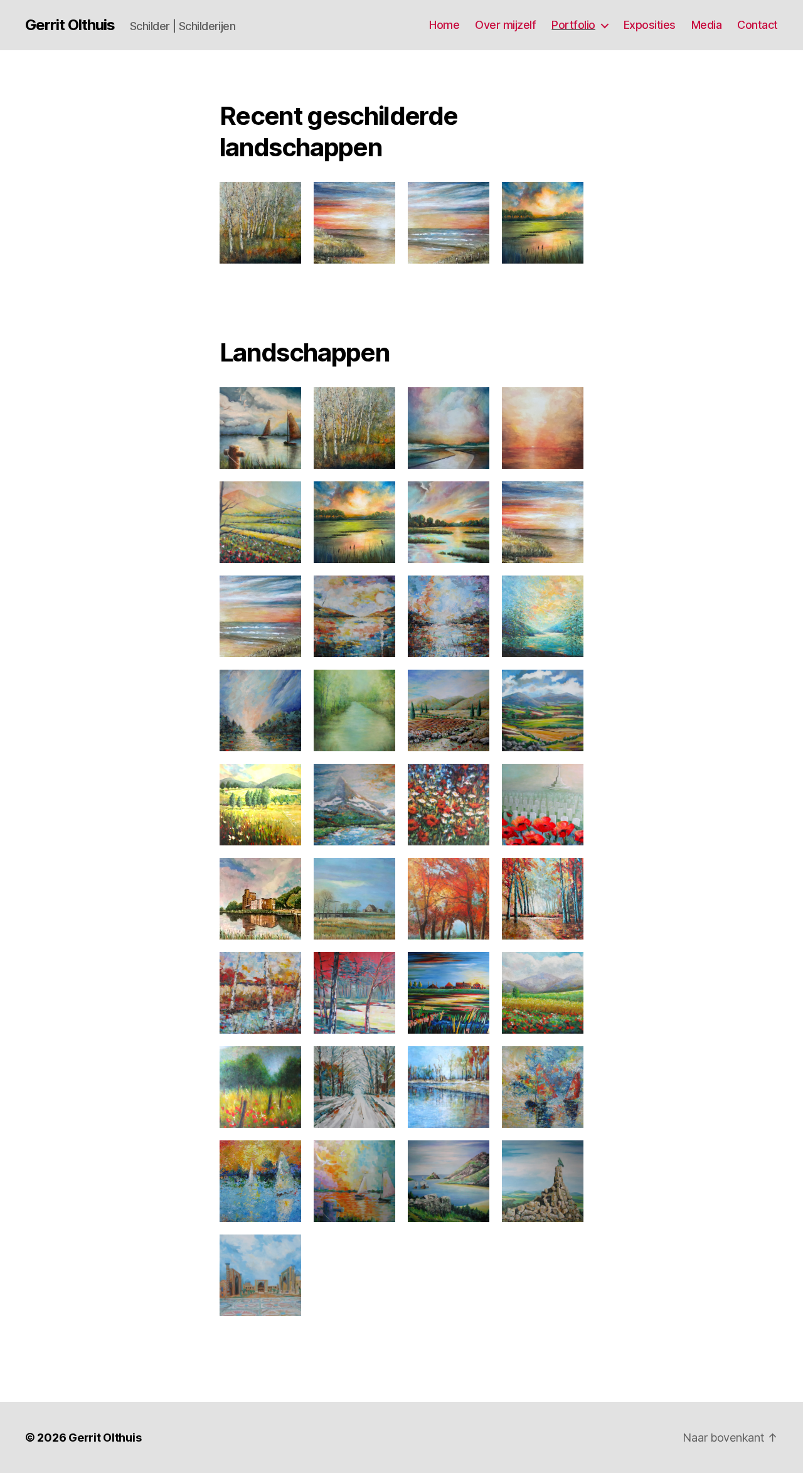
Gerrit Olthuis (70, 25)
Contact (757, 24)
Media (706, 24)
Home (444, 24)
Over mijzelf (505, 24)
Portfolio (573, 24)
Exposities (650, 24)
